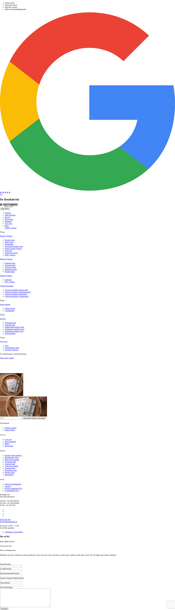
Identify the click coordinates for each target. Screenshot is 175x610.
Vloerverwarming (11, 466)
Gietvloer (8, 280)
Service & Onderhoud (13, 484)
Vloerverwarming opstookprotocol (18, 292)
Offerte (7, 228)
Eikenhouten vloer (12, 458)
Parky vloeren (10, 255)
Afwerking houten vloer (14, 246)
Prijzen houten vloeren (13, 249)
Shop (7, 226)
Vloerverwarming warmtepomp (16, 296)
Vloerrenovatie (10, 323)
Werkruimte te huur (12, 348)
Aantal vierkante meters (12, 578)
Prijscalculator (10, 333)
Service (7, 217)
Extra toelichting (6, 587)
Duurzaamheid (10, 442)
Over (7, 346)
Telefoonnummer (9, 573)
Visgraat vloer (10, 263)
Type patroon (5, 583)
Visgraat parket (10, 267)
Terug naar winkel (7, 358)
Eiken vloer (9, 242)
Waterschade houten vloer (14, 327)
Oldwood (8, 251)
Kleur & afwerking (12, 460)
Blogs (7, 444)
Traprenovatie (10, 325)
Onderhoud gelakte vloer (14, 331)
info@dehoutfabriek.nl (8, 522)
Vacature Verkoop (11, 350)
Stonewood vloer (11, 253)
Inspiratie (8, 221)
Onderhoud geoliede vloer (14, 329)
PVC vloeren (10, 282)
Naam (5, 564)
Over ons (8, 439)
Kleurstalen (9, 244)
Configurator (9, 311)
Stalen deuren (10, 308)
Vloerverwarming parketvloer (16, 294)
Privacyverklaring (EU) (13, 488)
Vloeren (8, 213)
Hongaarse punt (11, 270)
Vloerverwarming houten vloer (16, 290)
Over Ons (8, 224)
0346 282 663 (5, 520)
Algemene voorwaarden (14, 532)
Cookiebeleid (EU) (12, 491)
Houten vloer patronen (13, 455)
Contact (13, 228)
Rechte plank (10, 272)
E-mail (5, 569)
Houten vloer (10, 240)
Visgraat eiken (10, 265)
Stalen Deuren (10, 215)
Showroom (9, 219)
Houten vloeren (10, 428)
